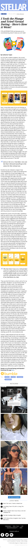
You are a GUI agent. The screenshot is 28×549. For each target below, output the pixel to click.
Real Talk (4, 14)
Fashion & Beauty (12, 528)
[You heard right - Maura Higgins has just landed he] (14, 454)
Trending (8, 526)
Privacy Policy (20, 539)
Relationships (8, 379)
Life (22, 526)
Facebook (2, 535)
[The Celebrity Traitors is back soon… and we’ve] (14, 427)
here (12, 370)
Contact (9, 539)
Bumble (7, 377)
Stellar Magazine (20, 14)
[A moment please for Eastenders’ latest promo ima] (14, 399)
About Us (5, 539)
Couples (13, 377)
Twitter (7, 535)
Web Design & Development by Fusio (21, 544)
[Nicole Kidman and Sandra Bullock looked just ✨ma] (14, 481)
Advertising (14, 539)
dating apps (20, 377)
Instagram (11, 535)
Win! (21, 528)
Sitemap (18, 541)
